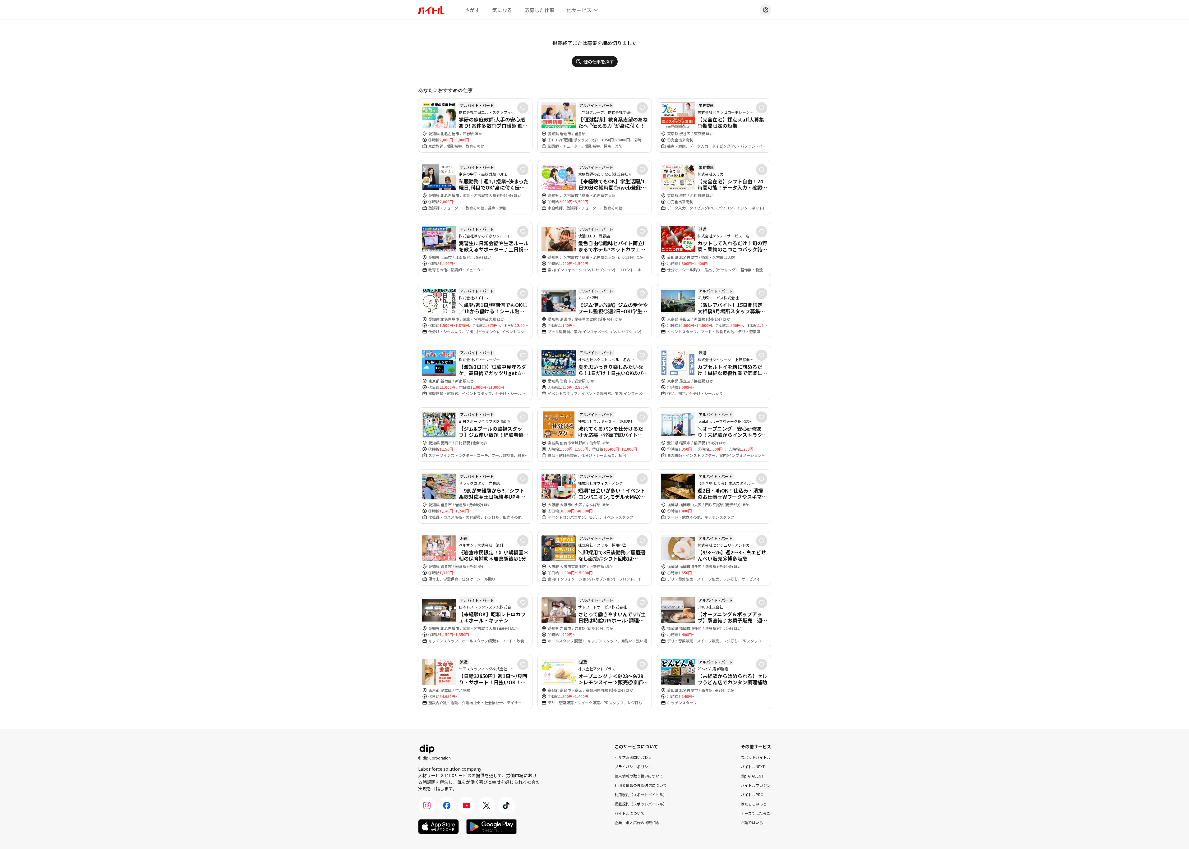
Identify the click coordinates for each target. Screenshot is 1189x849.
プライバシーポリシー (633, 766)
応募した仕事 (539, 10)
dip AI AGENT (752, 775)
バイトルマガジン (756, 785)
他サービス (579, 10)
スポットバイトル (756, 757)
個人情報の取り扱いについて (639, 775)
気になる (502, 10)
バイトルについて (629, 813)
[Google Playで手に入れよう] (491, 826)
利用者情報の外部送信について (641, 785)
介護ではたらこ (754, 822)
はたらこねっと (754, 803)
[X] (486, 805)
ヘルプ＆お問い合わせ (633, 757)
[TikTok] (506, 805)
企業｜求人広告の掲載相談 (637, 822)
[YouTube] (466, 805)
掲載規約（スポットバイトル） (641, 803)
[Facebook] (446, 805)
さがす (472, 10)
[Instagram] (427, 805)
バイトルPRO (752, 794)
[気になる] (522, 107)
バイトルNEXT (753, 766)
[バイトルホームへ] (431, 10)
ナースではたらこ (755, 813)
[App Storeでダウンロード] (438, 826)
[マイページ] (765, 10)
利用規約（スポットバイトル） (641, 794)
